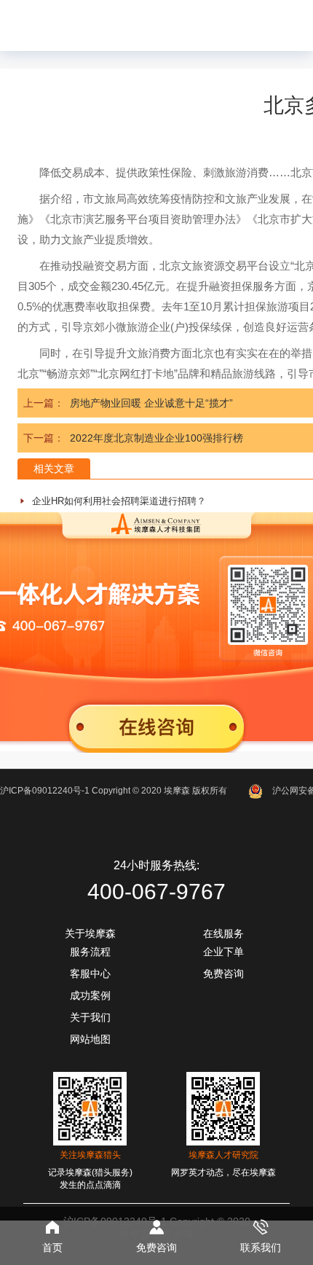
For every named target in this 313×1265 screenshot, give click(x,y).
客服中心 (90, 973)
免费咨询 (223, 973)
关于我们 (90, 1017)
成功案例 (90, 995)
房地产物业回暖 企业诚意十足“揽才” (151, 403)
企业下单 (223, 951)
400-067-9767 (156, 892)
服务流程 (90, 951)
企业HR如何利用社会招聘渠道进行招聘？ (119, 501)
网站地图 (90, 1039)
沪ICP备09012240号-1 (45, 791)
